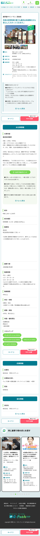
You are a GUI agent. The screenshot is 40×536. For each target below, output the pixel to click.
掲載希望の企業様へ (31, 506)
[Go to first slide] (35, 34)
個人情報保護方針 (31, 503)
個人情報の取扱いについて (11, 506)
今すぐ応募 (29, 119)
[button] (8, 47)
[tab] (11, 494)
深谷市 (32, 7)
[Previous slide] (4, 34)
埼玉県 (25, 7)
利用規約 (21, 506)
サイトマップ (13, 503)
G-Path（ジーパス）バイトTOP (10, 7)
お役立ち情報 (22, 503)
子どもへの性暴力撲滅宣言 (20, 508)
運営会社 (6, 503)
